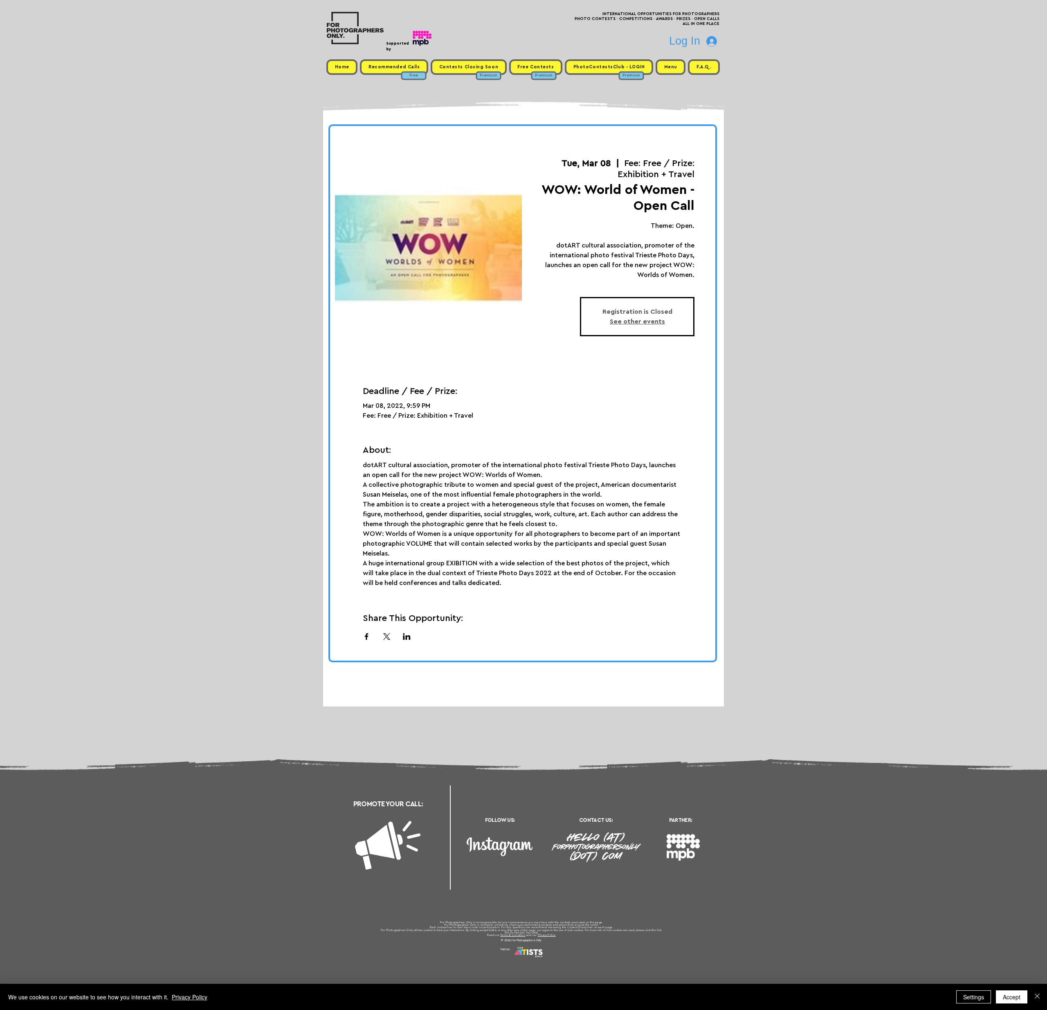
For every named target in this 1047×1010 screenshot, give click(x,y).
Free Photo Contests (510, 959)
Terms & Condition (513, 935)
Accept (1011, 997)
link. (659, 930)
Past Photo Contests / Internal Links (550, 959)
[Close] (1037, 996)
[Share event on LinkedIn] (407, 636)
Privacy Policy (547, 935)
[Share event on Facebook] (367, 636)
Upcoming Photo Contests (478, 959)
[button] (670, 67)
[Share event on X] (387, 636)
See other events (637, 321)
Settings (973, 997)
